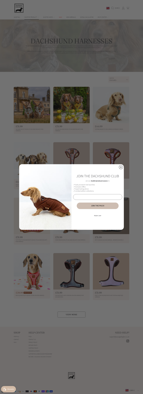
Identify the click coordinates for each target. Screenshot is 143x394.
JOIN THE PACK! (97, 206)
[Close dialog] (121, 167)
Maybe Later (97, 215)
